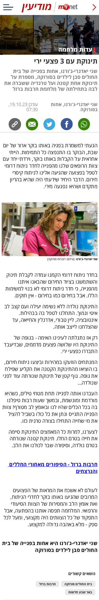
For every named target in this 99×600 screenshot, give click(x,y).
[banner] (49, 7)
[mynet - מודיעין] (49, 11)
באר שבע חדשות (80, 592)
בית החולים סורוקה (78, 584)
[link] (66, 124)
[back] (94, 7)
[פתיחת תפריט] (8, 7)
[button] (49, 229)
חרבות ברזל (47, 584)
